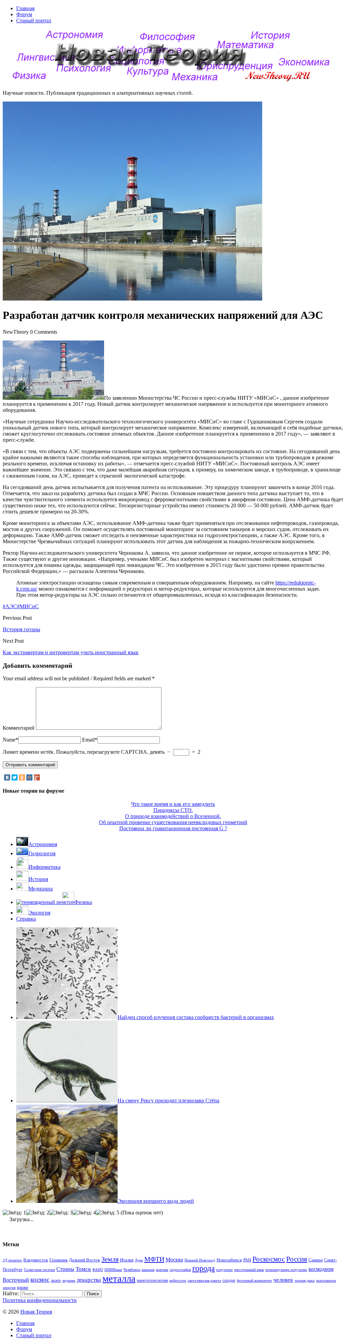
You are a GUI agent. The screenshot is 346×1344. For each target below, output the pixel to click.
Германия (58, 1259)
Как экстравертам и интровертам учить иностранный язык (71, 652)
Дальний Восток (84, 1259)
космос (39, 1279)
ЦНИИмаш (113, 1270)
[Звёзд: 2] (37, 1213)
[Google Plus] (37, 777)
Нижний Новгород (199, 1260)
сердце (229, 1280)
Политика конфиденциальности (40, 1300)
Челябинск (131, 1270)
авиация (148, 1270)
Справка (26, 919)
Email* (89, 740)
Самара (315, 1259)
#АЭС (10, 606)
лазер (56, 1280)
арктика (162, 1270)
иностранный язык (249, 1270)
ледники (68, 1280)
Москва (174, 1259)
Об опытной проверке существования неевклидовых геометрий (173, 822)
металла (118, 1278)
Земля (110, 1259)
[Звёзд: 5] (107, 1213)
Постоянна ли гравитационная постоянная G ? (173, 828)
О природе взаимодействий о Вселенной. (173, 816)
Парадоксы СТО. (173, 810)
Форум (24, 14)
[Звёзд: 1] (14, 1213)
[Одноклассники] (22, 777)
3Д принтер (12, 1260)
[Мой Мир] (29, 777)
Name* (10, 740)
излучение (224, 1270)
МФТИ (154, 1259)
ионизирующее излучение (286, 1270)
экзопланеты (326, 1280)
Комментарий (18, 728)
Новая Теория (36, 1312)
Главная (25, 8)
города (203, 1268)
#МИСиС (28, 606)
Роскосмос (268, 1259)
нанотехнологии (152, 1280)
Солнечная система (39, 1270)
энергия (9, 1288)
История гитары (21, 629)
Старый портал (33, 20)
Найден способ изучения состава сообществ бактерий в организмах (196, 1017)
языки (22, 1287)
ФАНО (97, 1270)
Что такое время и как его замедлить (173, 804)
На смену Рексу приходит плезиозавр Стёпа (168, 1100)
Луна (139, 1260)
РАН (247, 1259)
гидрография (180, 1270)
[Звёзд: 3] (61, 1213)
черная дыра (304, 1280)
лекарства (89, 1279)
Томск (83, 1268)
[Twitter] (14, 777)
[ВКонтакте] (7, 777)
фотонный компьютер (254, 1280)
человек (283, 1279)
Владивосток (35, 1259)
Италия (126, 1259)
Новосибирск (229, 1259)
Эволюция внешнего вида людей (156, 1201)
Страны (65, 1269)
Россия (296, 1259)
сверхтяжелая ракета (204, 1280)
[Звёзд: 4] (84, 1213)
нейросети (177, 1280)
